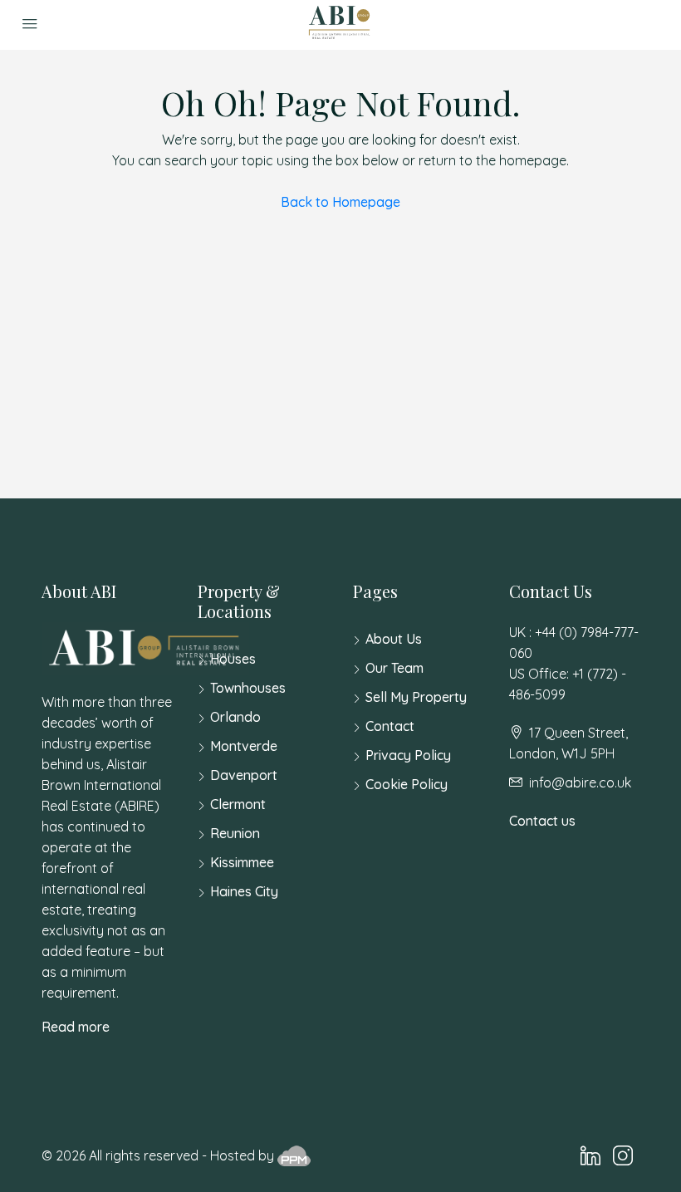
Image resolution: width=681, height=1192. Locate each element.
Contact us (542, 820)
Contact (389, 726)
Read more (76, 1026)
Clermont (238, 804)
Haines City (244, 891)
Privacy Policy (408, 755)
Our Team (394, 668)
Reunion (235, 833)
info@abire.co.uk (580, 782)
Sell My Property (416, 697)
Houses (233, 658)
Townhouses (248, 687)
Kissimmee (242, 862)
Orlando (235, 717)
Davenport (243, 775)
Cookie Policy (406, 784)
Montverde (243, 746)
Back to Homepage (340, 202)
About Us (393, 638)
